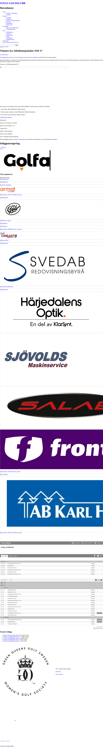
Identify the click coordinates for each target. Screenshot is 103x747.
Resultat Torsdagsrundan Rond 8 (11, 635)
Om (4, 30)
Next (2, 148)
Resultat (8, 14)
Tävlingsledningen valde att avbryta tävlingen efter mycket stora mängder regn (20, 57)
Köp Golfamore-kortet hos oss (11, 42)
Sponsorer (5, 41)
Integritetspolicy (10, 39)
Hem (4, 11)
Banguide (8, 19)
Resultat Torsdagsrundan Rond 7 (11, 636)
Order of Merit (13, 556)
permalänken (53, 139)
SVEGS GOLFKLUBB (12, 3)
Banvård (8, 22)
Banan (5, 16)
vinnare (43, 139)
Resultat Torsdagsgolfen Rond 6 (11, 638)
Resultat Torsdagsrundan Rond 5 (11, 639)
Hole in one (9, 25)
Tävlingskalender (10, 29)
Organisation (9, 35)
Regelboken (9, 23)
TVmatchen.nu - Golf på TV (5, 741)
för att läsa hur (59, 674)
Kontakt (8, 33)
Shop (7, 36)
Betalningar (9, 38)
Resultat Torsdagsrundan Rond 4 (11, 641)
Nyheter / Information (11, 13)
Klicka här (58, 671)
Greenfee (8, 17)
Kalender (4, 556)
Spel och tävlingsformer (12, 27)
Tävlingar (5, 26)
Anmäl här (99, 563)
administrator (5, 54)
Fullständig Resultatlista (6, 117)
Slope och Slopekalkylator (13, 20)
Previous (3, 147)
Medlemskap (9, 32)
